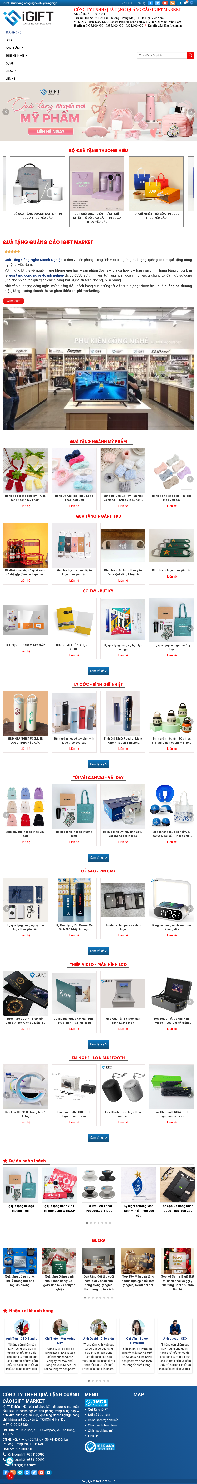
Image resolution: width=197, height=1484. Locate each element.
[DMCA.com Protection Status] (106, 1403)
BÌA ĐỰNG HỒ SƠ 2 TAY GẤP (25, 645)
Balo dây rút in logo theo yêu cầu (25, 834)
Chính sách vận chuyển (103, 1420)
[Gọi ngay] (172, 3)
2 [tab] (98, 137)
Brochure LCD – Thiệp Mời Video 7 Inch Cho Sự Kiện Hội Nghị (25, 1021)
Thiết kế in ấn (15, 55)
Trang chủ (13, 32)
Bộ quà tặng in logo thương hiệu (172, 647)
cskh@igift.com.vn (24, 1465)
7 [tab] (110, 1223)
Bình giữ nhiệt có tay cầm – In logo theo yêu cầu (74, 740)
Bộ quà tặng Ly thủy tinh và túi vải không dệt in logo (123, 834)
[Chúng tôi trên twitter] (157, 3)
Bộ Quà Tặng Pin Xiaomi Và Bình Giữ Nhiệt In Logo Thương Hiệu (74, 927)
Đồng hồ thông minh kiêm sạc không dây (172, 927)
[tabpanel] (98, 111)
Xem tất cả (97, 671)
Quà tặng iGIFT (98, 1409)
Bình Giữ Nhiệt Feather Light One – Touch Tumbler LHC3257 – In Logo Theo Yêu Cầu (123, 741)
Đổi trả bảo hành (99, 1415)
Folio (9, 40)
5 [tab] (102, 1223)
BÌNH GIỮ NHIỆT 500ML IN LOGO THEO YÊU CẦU (25, 740)
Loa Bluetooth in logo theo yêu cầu (123, 1114)
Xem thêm (13, 301)
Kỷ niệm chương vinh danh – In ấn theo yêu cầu (138, 1210)
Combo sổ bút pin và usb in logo (123, 927)
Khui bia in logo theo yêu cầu (171, 570)
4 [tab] (98, 1223)
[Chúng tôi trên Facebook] (150, 3)
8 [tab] (112, 1298)
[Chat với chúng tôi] (9, 1461)
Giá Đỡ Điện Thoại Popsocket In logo (99, 1208)
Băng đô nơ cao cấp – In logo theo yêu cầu (172, 498)
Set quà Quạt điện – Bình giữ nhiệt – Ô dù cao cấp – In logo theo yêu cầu (54, 218)
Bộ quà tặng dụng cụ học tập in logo (123, 647)
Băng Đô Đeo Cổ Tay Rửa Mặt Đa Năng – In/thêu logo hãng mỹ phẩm (123, 498)
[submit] (190, 55)
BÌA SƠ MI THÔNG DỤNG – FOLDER (74, 647)
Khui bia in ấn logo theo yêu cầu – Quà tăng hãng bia (123, 572)
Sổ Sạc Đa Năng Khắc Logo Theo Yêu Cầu (178, 1208)
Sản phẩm (13, 47)
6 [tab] (106, 1223)
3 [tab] (102, 137)
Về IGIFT (127, 3)
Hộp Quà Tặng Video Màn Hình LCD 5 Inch (123, 1020)
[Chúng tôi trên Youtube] (165, 3)
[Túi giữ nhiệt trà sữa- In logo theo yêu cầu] (113, 184)
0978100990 (23, 1449)
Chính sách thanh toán (102, 1425)
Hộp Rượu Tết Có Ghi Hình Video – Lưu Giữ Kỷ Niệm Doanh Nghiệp (172, 1021)
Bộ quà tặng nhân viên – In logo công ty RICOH (60, 1208)
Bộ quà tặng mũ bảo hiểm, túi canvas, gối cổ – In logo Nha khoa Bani (171, 834)
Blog (9, 70)
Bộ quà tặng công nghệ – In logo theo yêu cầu (25, 927)
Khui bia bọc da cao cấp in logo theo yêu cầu (74, 572)
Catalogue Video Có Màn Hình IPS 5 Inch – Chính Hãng (74, 1020)
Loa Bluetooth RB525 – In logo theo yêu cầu (171, 1114)
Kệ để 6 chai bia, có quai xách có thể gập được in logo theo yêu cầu (25, 573)
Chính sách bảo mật (101, 1430)
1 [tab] (95, 137)
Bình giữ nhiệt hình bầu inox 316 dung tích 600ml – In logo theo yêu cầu (171, 741)
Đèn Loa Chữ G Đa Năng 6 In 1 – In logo (25, 1114)
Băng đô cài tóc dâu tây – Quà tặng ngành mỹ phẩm (25, 498)
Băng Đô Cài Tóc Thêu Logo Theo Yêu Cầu (74, 498)
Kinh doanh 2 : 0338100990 (25, 1460)
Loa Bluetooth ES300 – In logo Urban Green (74, 1114)
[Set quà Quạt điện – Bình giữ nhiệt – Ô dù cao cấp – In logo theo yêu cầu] (53, 184)
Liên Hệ (140, 3)
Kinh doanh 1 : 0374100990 (25, 1454)
